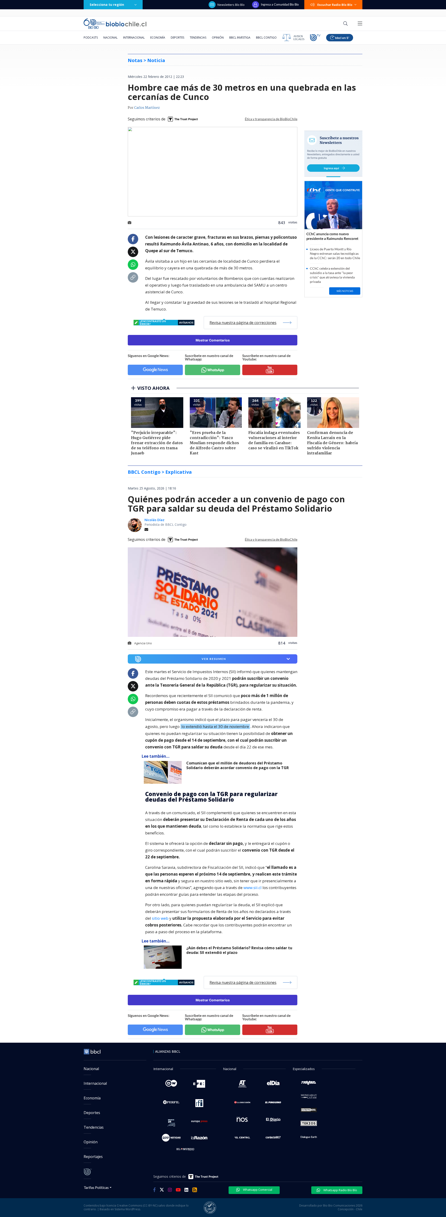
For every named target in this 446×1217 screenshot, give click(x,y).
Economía (157, 38)
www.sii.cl (252, 887)
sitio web (160, 918)
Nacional (110, 38)
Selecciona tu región (107, 4)
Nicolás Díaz (154, 520)
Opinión (218, 38)
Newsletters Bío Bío (231, 5)
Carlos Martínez (147, 108)
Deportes (177, 38)
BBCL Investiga (239, 38)
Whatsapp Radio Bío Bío (340, 1190)
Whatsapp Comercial (257, 1189)
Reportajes (93, 1156)
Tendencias (198, 38)
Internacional (134, 38)
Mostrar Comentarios (213, 340)
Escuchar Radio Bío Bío (334, 5)
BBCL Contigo (266, 38)
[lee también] (164, 772)
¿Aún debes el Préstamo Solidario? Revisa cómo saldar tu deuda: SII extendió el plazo (239, 950)
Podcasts (91, 38)
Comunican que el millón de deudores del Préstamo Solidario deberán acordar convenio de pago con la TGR (237, 765)
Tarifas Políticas (96, 1187)
